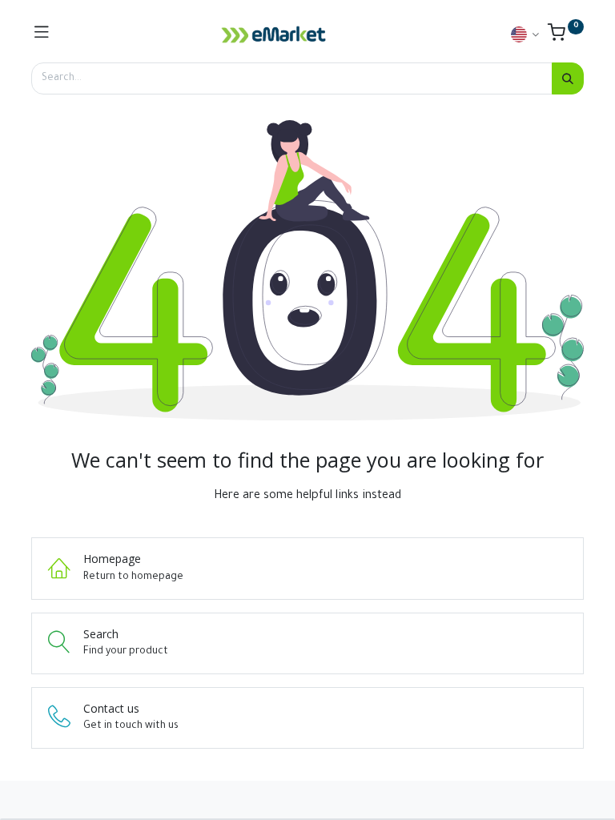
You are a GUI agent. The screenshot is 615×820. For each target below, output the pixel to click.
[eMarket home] (274, 34)
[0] (566, 36)
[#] (41, 34)
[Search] (568, 78)
